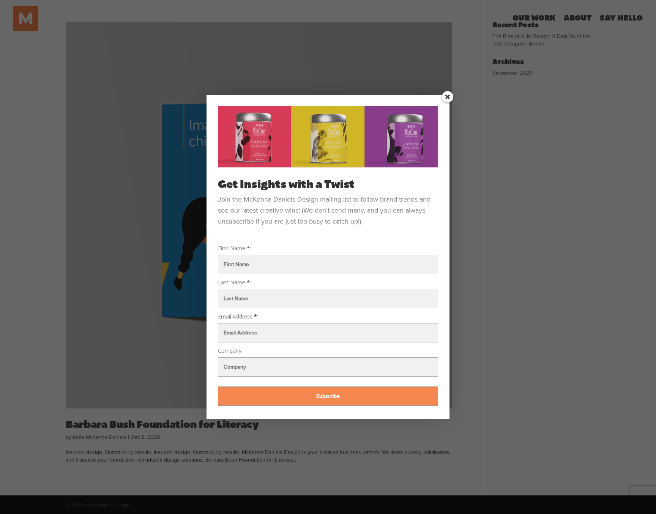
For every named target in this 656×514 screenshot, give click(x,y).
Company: (230, 350)
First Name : (234, 248)
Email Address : (238, 316)
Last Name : (234, 282)
